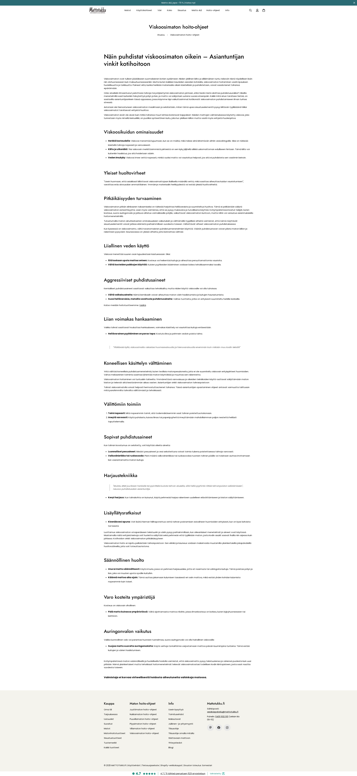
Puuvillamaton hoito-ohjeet (144, 719)
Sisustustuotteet (113, 738)
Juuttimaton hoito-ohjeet (143, 709)
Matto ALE (197, 10)
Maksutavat (174, 719)
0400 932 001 (221, 716)
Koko (169, 10)
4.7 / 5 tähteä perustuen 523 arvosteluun (182, 773)
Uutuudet (109, 719)
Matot (128, 10)
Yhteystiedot (175, 742)
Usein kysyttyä (175, 709)
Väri (159, 10)
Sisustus (182, 10)
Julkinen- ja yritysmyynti (180, 723)
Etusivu (161, 34)
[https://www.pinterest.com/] (210, 727)
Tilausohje (173, 728)
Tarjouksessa (110, 714)
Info (227, 10)
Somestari (207, 765)
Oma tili (108, 709)
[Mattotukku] (97, 10)
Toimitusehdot (176, 714)
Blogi (170, 747)
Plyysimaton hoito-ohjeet (143, 723)
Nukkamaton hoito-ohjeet (143, 714)
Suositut (108, 723)
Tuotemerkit (110, 742)
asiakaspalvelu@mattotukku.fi (222, 711)
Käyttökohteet (144, 10)
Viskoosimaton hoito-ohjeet (144, 733)
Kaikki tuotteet (111, 747)
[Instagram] (227, 727)
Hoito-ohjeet (213, 10)
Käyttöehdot (134, 765)
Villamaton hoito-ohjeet (142, 728)
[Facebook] (218, 727)
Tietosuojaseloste (150, 765)
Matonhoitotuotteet (114, 733)
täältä (142, 305)
